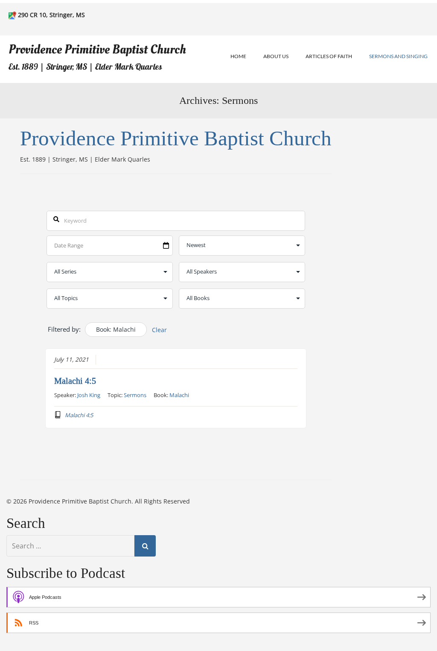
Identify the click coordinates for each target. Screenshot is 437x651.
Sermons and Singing (398, 56)
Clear (159, 330)
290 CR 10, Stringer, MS (51, 15)
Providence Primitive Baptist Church (97, 49)
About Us (275, 56)
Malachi (179, 395)
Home (238, 56)
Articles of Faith (329, 56)
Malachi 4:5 (75, 381)
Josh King (88, 395)
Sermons (135, 395)
